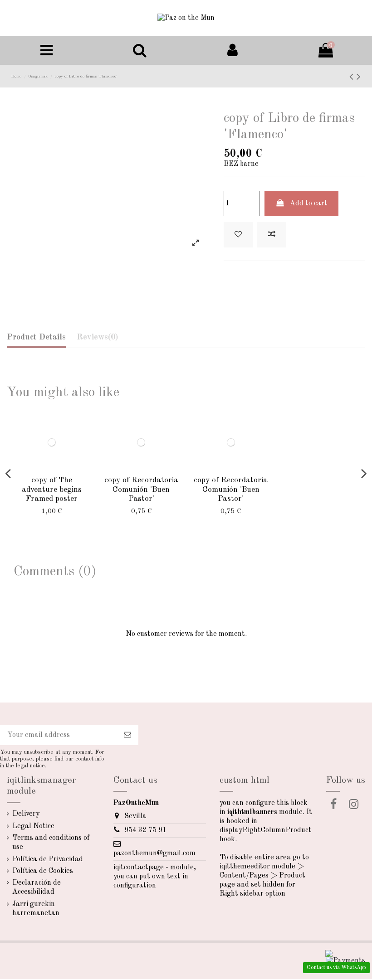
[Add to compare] (271, 234)
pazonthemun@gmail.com (154, 853)
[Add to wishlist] (238, 234)
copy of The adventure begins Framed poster (52, 489)
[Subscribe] (127, 735)
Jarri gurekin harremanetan (35, 909)
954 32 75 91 (145, 830)
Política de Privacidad (47, 859)
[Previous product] (353, 77)
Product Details (36, 337)
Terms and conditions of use (50, 842)
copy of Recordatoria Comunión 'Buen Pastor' (141, 489)
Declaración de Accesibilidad (36, 887)
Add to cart (309, 203)
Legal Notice (33, 826)
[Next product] (359, 77)
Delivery (25, 814)
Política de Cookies (42, 871)
